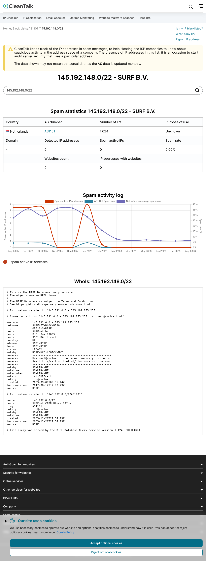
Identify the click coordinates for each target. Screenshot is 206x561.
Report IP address (188, 39)
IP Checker (10, 17)
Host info (144, 17)
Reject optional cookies (106, 552)
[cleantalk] (18, 6)
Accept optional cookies (106, 543)
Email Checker (55, 17)
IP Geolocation (32, 17)
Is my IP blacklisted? (189, 28)
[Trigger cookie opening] (6, 521)
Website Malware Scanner (116, 17)
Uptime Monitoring (82, 17)
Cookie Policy (65, 532)
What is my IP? (185, 34)
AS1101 (49, 131)
